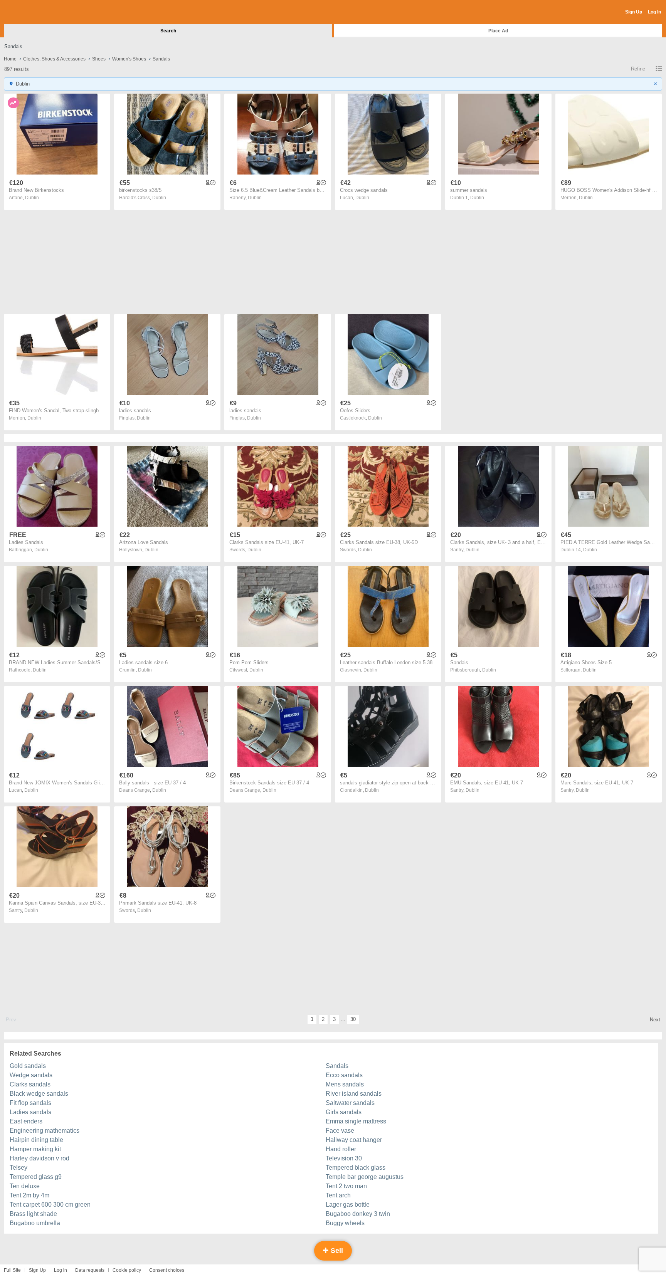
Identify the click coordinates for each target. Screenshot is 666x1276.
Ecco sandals (344, 1075)
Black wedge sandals (39, 1093)
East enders (26, 1121)
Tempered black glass (355, 1167)
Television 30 (344, 1158)
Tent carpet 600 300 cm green (50, 1204)
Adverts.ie (34, 12)
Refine (638, 69)
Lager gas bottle (348, 1204)
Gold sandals (28, 1066)
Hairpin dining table (36, 1140)
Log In (654, 12)
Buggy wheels (345, 1223)
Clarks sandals (30, 1084)
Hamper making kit (35, 1149)
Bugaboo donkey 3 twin (358, 1214)
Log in (60, 1270)
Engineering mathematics (44, 1130)
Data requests (89, 1270)
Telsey (18, 1167)
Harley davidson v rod (39, 1158)
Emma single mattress (356, 1121)
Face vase (340, 1130)
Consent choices (166, 1270)
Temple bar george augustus (365, 1177)
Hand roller (341, 1149)
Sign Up (633, 12)
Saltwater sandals (350, 1103)
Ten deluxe (25, 1186)
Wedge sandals (31, 1075)
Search (168, 31)
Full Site (12, 1270)
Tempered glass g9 (36, 1177)
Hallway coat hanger (354, 1140)
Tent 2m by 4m (29, 1195)
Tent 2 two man (346, 1186)
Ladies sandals (30, 1112)
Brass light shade (33, 1214)
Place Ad (498, 31)
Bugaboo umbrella (35, 1223)
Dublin (32, 197)
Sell (336, 1250)
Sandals (337, 1066)
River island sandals (354, 1093)
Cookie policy (127, 1270)
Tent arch (338, 1195)
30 (353, 1019)
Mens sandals (345, 1084)
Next (655, 1019)
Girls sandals (344, 1112)
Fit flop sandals (30, 1103)
